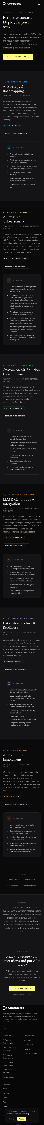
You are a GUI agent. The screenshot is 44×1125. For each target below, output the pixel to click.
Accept (21, 1119)
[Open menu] (38, 3)
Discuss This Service (15, 133)
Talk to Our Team (20, 988)
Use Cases (6, 1093)
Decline (11, 1119)
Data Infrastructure (9, 1077)
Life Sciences (29, 1045)
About (5, 1089)
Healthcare (28, 1049)
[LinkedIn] (5, 1028)
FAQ (4, 1102)
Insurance (27, 1040)
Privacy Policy (24, 1114)
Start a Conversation (16, 57)
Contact (5, 1098)
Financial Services (30, 1053)
